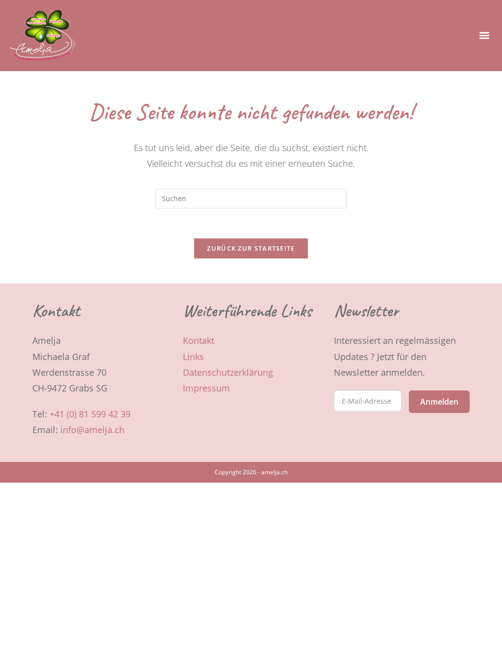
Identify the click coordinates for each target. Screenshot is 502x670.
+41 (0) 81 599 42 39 (90, 414)
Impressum (206, 388)
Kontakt (198, 340)
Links (193, 356)
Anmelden (439, 401)
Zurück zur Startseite (251, 248)
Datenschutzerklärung (228, 372)
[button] (484, 35)
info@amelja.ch (92, 430)
